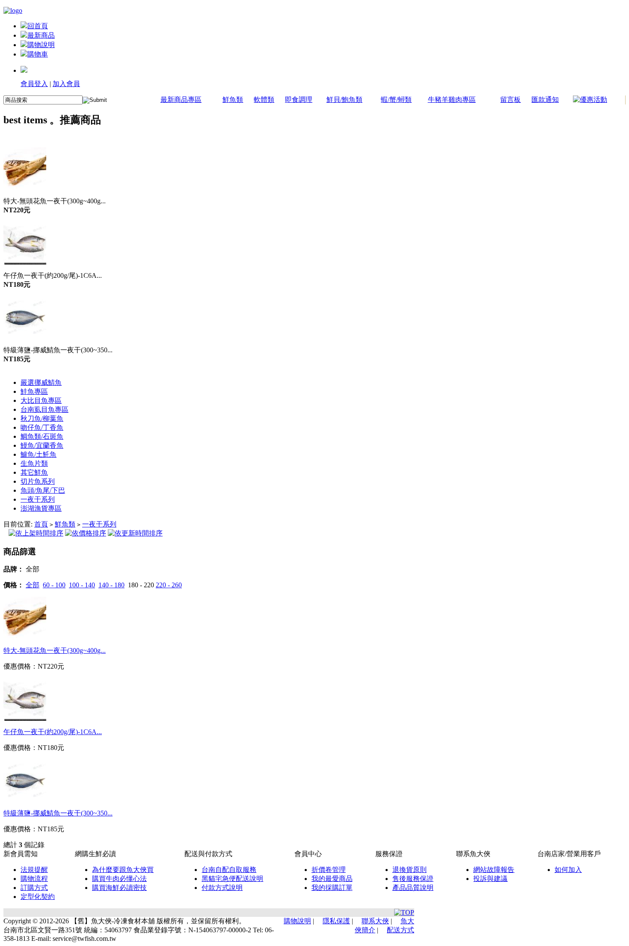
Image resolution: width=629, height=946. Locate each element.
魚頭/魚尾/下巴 (43, 490)
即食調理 (298, 99)
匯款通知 (545, 99)
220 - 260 (169, 585)
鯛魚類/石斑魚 (42, 436)
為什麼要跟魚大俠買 (123, 869)
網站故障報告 (493, 869)
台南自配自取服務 (229, 869)
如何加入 (568, 869)
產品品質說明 (412, 887)
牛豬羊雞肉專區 (452, 99)
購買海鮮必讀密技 (119, 887)
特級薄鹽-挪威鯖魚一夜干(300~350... (58, 813)
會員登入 (34, 83)
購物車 (37, 54)
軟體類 (264, 99)
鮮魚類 (233, 99)
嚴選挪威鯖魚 (41, 382)
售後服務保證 (412, 878)
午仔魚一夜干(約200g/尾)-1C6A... (52, 731)
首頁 (41, 524)
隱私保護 (336, 921)
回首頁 (37, 26)
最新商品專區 (181, 99)
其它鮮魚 (34, 472)
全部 (32, 585)
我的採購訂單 (332, 887)
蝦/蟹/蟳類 (396, 99)
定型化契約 (38, 896)
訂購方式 (34, 887)
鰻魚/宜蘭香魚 (42, 445)
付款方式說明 (222, 887)
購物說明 (41, 44)
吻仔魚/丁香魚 (42, 427)
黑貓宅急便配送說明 (232, 878)
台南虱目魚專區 (44, 409)
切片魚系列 (38, 481)
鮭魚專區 (34, 391)
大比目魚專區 (41, 400)
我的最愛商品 (332, 878)
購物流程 (34, 878)
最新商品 (41, 35)
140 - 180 (111, 585)
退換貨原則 (409, 869)
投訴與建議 (490, 878)
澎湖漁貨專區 (41, 508)
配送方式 (400, 930)
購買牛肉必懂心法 (119, 878)
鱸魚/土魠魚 (38, 454)
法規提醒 (34, 869)
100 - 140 (82, 585)
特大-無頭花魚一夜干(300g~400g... (54, 650)
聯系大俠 (375, 921)
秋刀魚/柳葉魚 (42, 418)
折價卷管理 (329, 869)
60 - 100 (54, 585)
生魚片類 (34, 463)
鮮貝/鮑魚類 (344, 99)
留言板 (510, 99)
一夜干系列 (38, 499)
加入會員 (66, 83)
